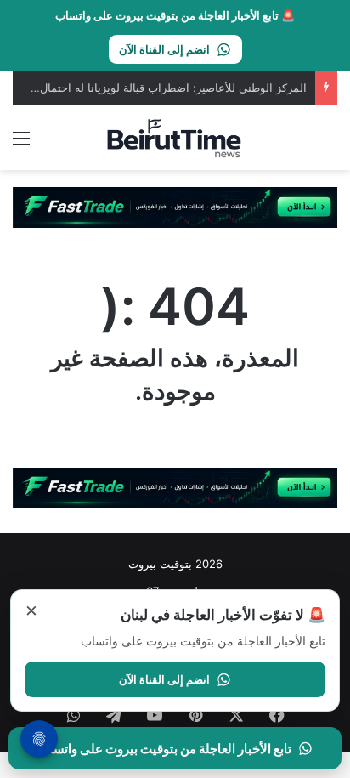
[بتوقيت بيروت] (175, 137)
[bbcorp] (175, 206)
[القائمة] (21, 144)
